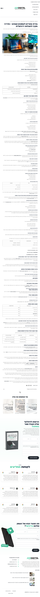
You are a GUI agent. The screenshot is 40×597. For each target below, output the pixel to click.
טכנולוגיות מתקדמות (34, 141)
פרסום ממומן (35, 370)
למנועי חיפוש (29, 137)
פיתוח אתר (34, 221)
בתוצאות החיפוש (13, 348)
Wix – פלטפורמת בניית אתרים (33, 306)
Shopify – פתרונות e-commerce (32, 311)
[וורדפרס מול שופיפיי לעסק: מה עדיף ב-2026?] (32, 459)
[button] (38, 2)
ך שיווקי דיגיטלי (22, 327)
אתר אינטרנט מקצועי (34, 197)
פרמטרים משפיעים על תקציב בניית (29, 403)
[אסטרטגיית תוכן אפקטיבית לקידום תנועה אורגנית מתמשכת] (20, 459)
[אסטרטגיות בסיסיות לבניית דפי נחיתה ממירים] (8, 459)
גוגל (27, 218)
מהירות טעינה (33, 205)
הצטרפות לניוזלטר (33, 510)
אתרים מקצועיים (8, 258)
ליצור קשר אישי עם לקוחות (22, 353)
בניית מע (26, 327)
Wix (6, 408)
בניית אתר (28, 379)
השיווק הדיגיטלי (35, 332)
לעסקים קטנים (6, 437)
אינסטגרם (27, 341)
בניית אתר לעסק (32, 127)
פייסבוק (31, 341)
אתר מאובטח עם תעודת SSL (33, 226)
